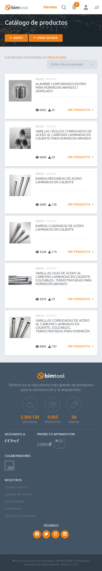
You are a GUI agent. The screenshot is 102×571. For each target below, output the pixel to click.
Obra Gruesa (47, 37)
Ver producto (79, 109)
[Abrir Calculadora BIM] (75, 7)
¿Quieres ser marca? (18, 494)
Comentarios (13, 508)
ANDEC (17, 37)
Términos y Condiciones (20, 516)
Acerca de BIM (14, 501)
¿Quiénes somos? (16, 487)
